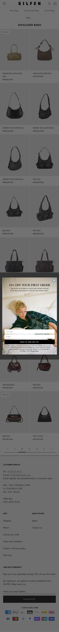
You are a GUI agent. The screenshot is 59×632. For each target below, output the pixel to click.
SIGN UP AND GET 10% (29, 342)
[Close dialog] (54, 280)
